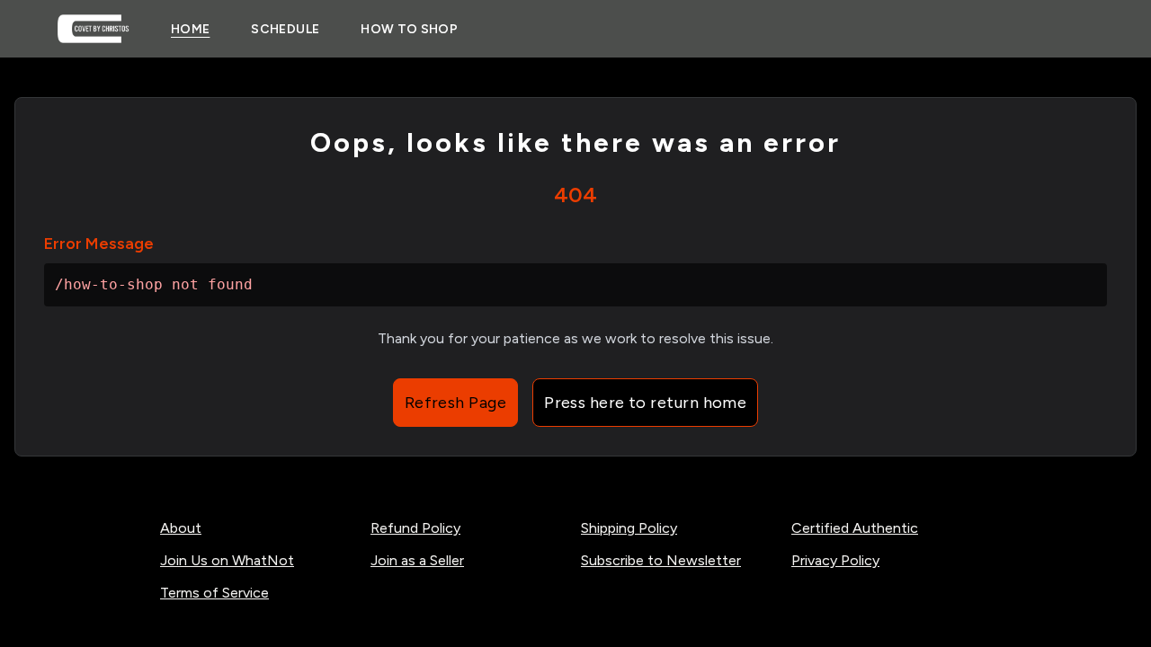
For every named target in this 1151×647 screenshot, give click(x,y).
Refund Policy (415, 527)
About (180, 527)
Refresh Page (455, 402)
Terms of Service (214, 592)
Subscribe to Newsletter (661, 560)
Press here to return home (645, 402)
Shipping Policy (629, 527)
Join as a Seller (417, 560)
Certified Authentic (854, 527)
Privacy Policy (835, 560)
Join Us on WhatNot (227, 560)
